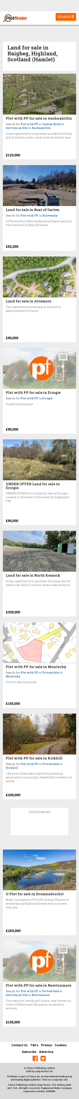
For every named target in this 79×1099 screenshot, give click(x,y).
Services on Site (16, 128)
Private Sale (50, 672)
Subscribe (29, 1052)
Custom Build (51, 124)
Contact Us (20, 1045)
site (65, 1079)
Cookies (61, 1045)
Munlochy (13, 676)
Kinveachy (50, 215)
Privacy (46, 1045)
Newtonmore (40, 995)
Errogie (47, 398)
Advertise (46, 1052)
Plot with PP (29, 124)
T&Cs (34, 1045)
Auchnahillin (41, 128)
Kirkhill (12, 768)
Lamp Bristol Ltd (43, 1071)
